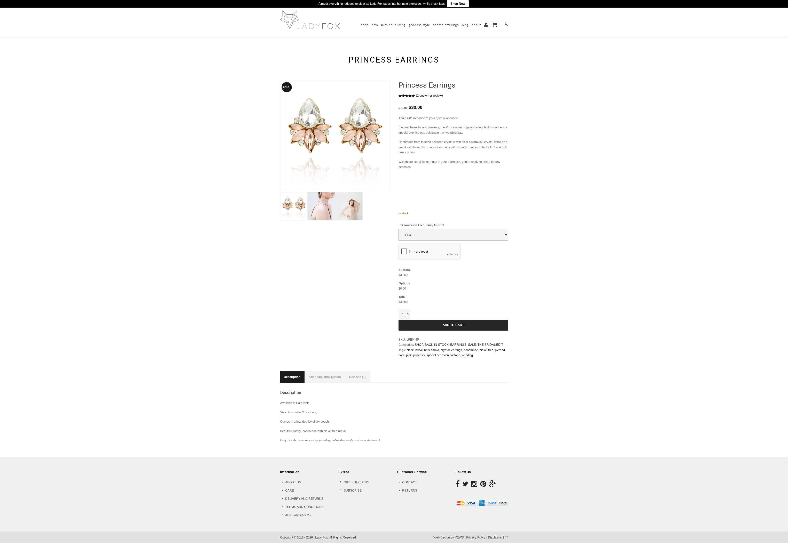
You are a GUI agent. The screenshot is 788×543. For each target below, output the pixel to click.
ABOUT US (293, 482)
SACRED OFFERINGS (446, 25)
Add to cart (453, 325)
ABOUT (476, 25)
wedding (467, 355)
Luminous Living (393, 25)
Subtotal (405, 270)
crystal (445, 350)
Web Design (441, 537)
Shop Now (457, 3)
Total (402, 297)
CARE (289, 490)
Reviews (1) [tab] (357, 377)
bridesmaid (431, 350)
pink (409, 355)
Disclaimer (495, 537)
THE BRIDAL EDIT (490, 344)
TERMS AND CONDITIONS (304, 507)
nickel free (486, 350)
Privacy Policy (476, 537)
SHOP (364, 25)
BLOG (465, 25)
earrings (456, 350)
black (410, 350)
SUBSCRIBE (353, 490)
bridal (419, 350)
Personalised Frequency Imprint (421, 225)
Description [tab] (292, 377)
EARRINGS (458, 344)
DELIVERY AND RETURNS (304, 498)
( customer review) (429, 95)
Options (404, 283)
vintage (455, 355)
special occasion (437, 355)
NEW (374, 25)
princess (419, 355)
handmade (471, 350)
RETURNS (409, 490)
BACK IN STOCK (437, 344)
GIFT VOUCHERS (356, 482)
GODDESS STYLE (419, 25)
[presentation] (430, 252)
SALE (472, 344)
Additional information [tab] (325, 377)
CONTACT (409, 482)
